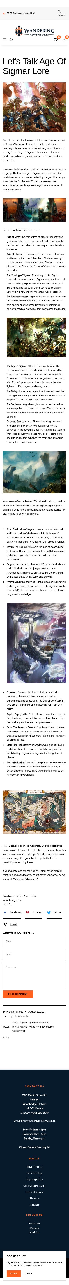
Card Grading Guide (34, 1186)
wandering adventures (41, 1027)
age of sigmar (19, 1023)
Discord (34, 1228)
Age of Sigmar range (41, 871)
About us (34, 1198)
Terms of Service (34, 1192)
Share (6, 1038)
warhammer (18, 1031)
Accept (13, 1273)
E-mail (13, 924)
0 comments (21, 1016)
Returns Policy (34, 1173)
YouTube (34, 1232)
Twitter (58, 912)
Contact (34, 1205)
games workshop (38, 1023)
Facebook (15, 912)
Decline (29, 1273)
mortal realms (19, 1027)
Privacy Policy (34, 1167)
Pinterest (37, 912)
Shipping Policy (34, 1180)
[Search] (11, 39)
